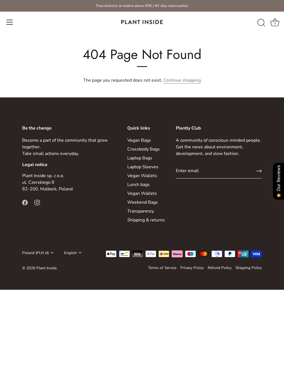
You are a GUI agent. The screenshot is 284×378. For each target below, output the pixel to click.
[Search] (261, 23)
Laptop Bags (139, 158)
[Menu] (10, 22)
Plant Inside (46, 268)
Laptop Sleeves (142, 167)
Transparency (140, 211)
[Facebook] (25, 202)
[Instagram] (37, 202)
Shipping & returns (146, 220)
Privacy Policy (192, 267)
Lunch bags (138, 185)
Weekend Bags (142, 202)
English (70, 252)
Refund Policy (220, 267)
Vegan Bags (139, 140)
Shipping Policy (248, 267)
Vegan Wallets (142, 176)
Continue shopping (182, 80)
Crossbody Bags (143, 149)
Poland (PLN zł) (35, 252)
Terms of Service (162, 267)
